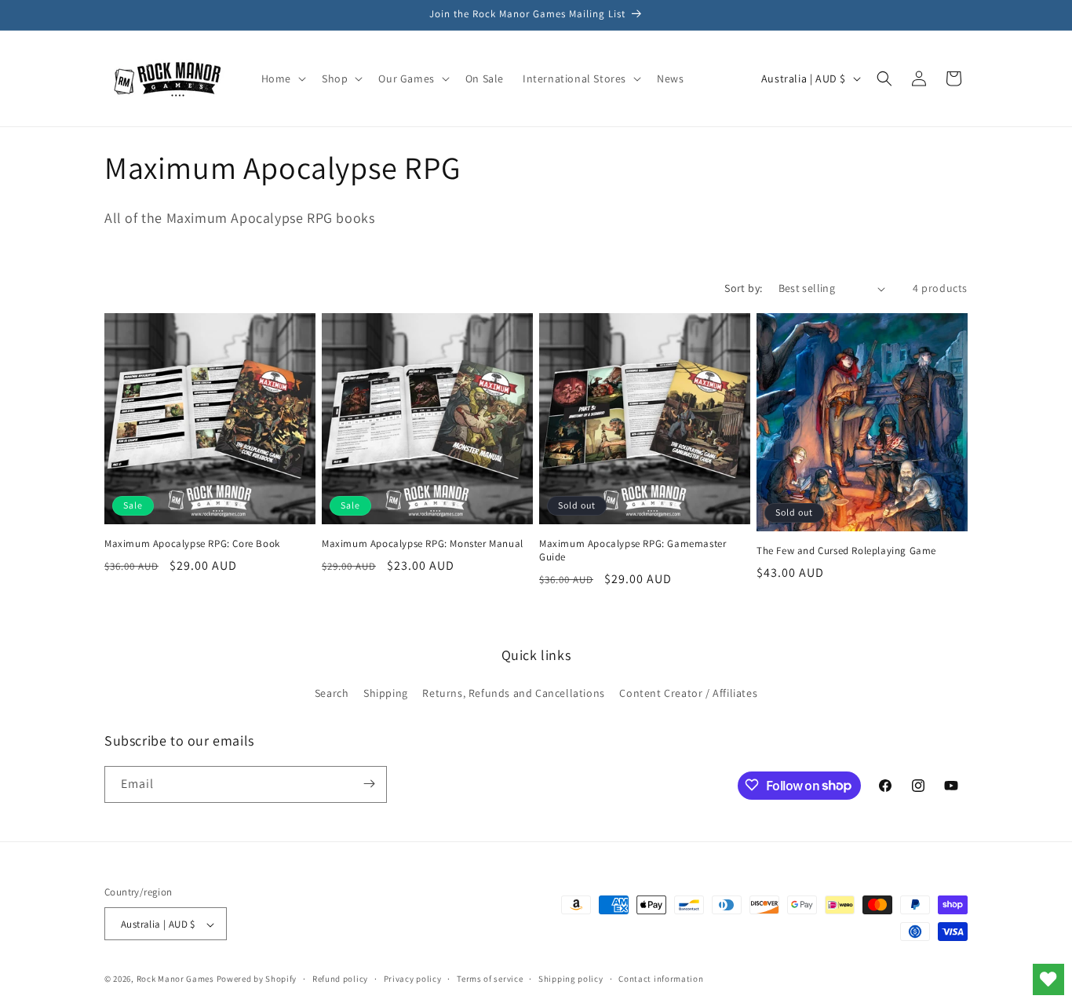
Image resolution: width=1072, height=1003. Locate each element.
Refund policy (340, 978)
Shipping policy (570, 978)
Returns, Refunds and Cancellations (513, 694)
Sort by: (743, 288)
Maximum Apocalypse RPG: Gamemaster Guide (632, 551)
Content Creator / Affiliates (688, 694)
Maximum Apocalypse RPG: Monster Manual (422, 544)
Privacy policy (413, 978)
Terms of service (490, 978)
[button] (282, 78)
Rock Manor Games (175, 979)
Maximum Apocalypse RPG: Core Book (192, 544)
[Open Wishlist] (1048, 979)
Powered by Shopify (257, 979)
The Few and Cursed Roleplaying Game (846, 551)
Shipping (385, 694)
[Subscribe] (369, 783)
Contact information (660, 978)
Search (332, 694)
